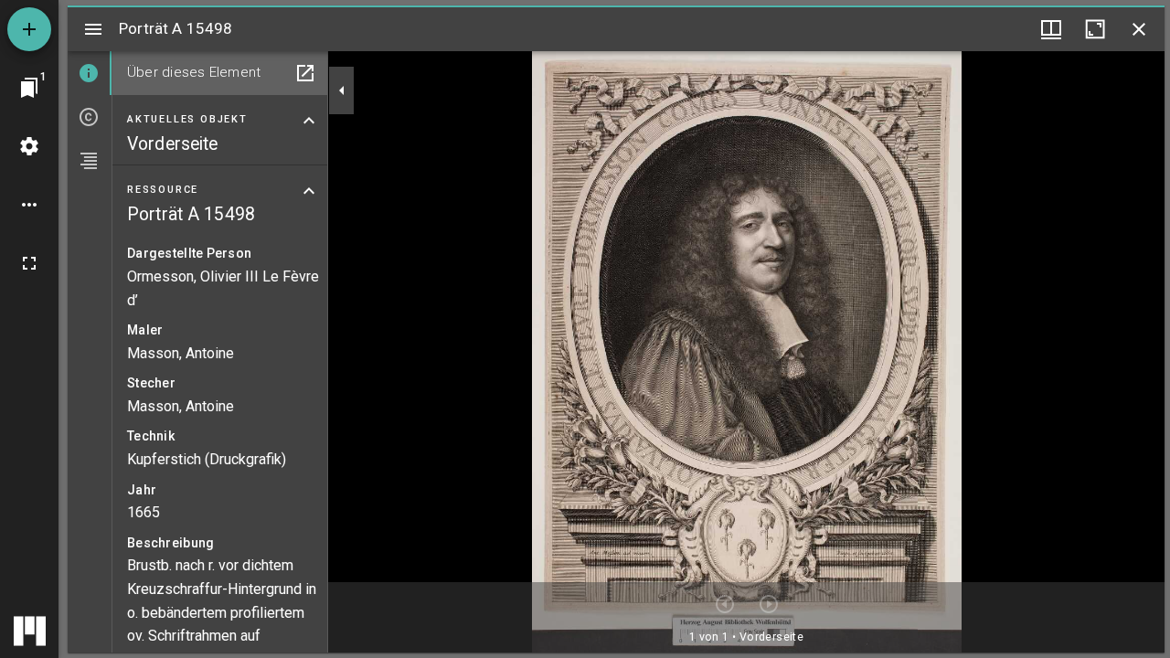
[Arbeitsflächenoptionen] (29, 205)
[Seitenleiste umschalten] (93, 29)
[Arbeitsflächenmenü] (29, 146)
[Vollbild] (29, 263)
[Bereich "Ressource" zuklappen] (309, 191)
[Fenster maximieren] (1095, 29)
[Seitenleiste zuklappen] (342, 90)
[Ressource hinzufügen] (29, 29)
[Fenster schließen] (1139, 29)
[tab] (90, 73)
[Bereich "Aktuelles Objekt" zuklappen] (309, 121)
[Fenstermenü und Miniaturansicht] (1051, 29)
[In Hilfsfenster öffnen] (305, 73)
